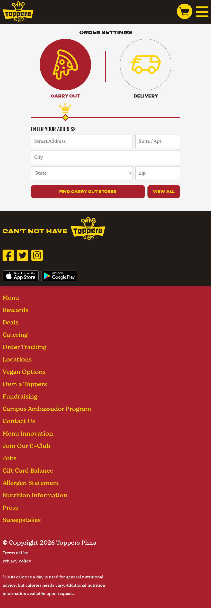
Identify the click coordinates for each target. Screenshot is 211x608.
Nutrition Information (35, 495)
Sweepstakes (22, 520)
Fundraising (20, 396)
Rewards (15, 310)
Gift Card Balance (28, 470)
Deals (10, 322)
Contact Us (19, 421)
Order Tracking (24, 347)
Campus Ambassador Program (47, 409)
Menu (11, 298)
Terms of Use (15, 553)
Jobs (9, 458)
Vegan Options (24, 372)
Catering (15, 335)
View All (164, 191)
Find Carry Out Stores (88, 191)
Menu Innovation (28, 433)
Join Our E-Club (26, 446)
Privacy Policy (17, 561)
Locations (17, 359)
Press (10, 508)
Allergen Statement (31, 483)
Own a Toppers (25, 384)
